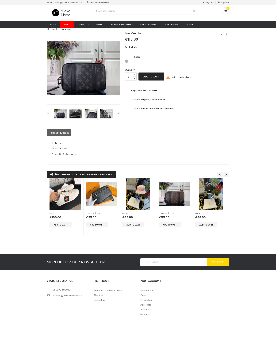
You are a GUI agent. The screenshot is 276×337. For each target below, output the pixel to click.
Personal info (146, 290)
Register (224, 2)
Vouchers (145, 309)
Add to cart (151, 76)
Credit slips (146, 300)
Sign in (209, 2)
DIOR (125, 213)
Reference (58, 142)
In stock (56, 148)
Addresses (145, 304)
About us (98, 295)
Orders (144, 295)
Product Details (59, 132)
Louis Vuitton (93, 213)
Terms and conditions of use (108, 290)
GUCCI (53, 213)
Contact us (99, 300)
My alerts (145, 314)
